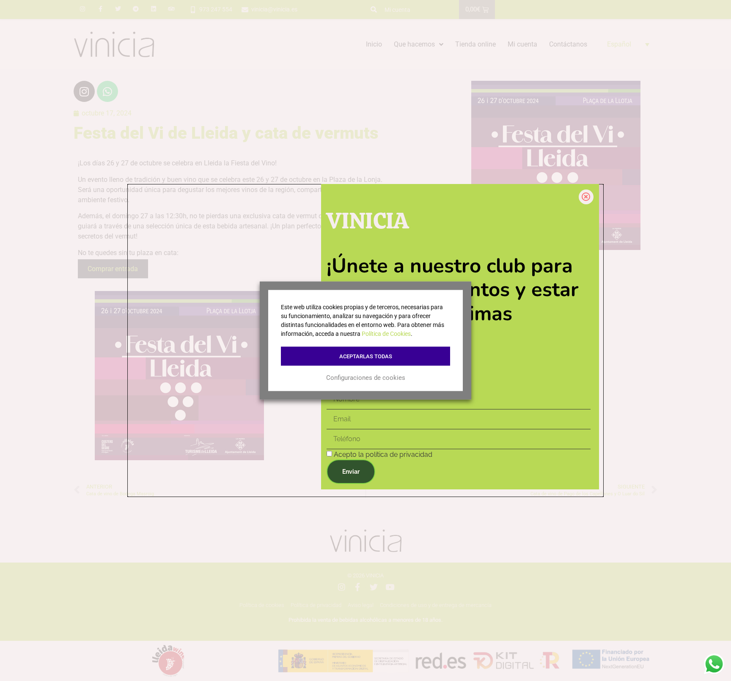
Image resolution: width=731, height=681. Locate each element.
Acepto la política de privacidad (383, 454)
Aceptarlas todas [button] (365, 356)
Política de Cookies (386, 333)
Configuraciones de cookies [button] (365, 377)
